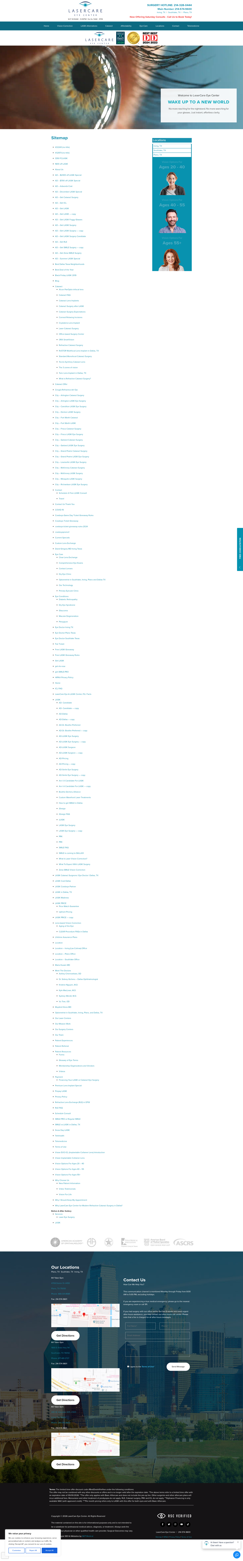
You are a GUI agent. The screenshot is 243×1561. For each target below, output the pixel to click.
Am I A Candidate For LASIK (71, 780)
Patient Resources (63, 1051)
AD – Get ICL (61, 203)
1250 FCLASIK (61, 158)
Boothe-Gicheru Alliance (70, 792)
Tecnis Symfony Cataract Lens (72, 362)
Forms (61, 1054)
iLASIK (62, 819)
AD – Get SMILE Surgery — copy (69, 247)
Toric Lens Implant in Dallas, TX (72, 373)
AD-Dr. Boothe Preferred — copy (73, 730)
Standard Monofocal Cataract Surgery (75, 356)
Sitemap (159, 1537)
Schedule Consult (63, 1113)
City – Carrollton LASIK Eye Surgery (70, 406)
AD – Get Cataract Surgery (66, 197)
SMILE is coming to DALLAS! (71, 853)
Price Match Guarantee (69, 906)
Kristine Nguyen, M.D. (68, 985)
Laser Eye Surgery (67, 1217)
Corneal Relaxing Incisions (70, 317)
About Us (59, 169)
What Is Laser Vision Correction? (73, 858)
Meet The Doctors (63, 970)
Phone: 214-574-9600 (60, 1422)
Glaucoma (63, 610)
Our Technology (66, 585)
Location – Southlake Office (67, 959)
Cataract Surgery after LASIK (71, 306)
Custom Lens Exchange (65, 543)
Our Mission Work (62, 1024)
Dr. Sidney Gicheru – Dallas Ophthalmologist (78, 979)
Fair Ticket (59, 644)
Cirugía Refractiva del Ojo (66, 390)
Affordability (126, 26)
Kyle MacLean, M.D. (67, 990)
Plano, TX (187, 12)
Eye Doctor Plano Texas (65, 633)
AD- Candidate (65, 703)
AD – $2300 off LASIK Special (68, 175)
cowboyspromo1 (62, 532)
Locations (160, 26)
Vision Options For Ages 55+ (67, 1174)
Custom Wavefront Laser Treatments (75, 797)
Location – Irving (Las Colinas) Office (71, 948)
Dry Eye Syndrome (67, 605)
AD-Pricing (63, 758)
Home (46, 26)
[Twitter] (168, 1524)
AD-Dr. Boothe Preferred (69, 725)
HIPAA (165, 1537)
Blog (57, 281)
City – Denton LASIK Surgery (67, 412)
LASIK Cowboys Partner (65, 886)
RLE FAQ (59, 1108)
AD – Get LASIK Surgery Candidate (70, 236)
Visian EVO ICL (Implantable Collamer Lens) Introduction (80, 1152)
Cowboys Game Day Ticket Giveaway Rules (74, 515)
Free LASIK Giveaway (64, 649)
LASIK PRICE (60, 903)
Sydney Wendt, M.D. (68, 996)
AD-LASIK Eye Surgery (69, 736)
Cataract (109, 26)
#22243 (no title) (62, 147)
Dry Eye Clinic (65, 574)
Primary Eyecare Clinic (69, 591)
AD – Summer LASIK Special (67, 258)
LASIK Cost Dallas (63, 881)
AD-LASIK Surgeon (67, 747)
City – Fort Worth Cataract (66, 417)
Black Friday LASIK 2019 (65, 275)
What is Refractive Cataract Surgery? (75, 378)
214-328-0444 (183, 5)
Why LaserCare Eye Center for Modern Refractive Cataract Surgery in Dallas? (88, 1205)
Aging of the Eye (66, 926)
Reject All (33, 1550)
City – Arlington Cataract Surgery (69, 395)
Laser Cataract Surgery (69, 328)
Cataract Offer (61, 384)
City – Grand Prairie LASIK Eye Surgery (72, 456)
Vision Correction (65, 26)
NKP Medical (87, 1536)
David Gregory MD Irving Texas (68, 549)
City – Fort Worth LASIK (65, 423)
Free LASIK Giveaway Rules (67, 655)
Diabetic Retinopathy (68, 599)
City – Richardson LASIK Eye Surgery (71, 484)
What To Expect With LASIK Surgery (74, 864)
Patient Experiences (64, 1040)
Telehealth (59, 1135)
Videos (62, 1071)
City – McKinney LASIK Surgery (69, 473)
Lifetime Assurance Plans (66, 937)
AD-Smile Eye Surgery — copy (72, 775)
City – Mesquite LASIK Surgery (68, 479)
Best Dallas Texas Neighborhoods (69, 264)
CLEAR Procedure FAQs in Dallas (73, 931)
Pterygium (63, 621)
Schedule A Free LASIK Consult (73, 493)
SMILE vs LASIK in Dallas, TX (67, 1124)
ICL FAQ (58, 688)
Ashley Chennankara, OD (70, 973)
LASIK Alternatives (89, 26)
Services (59, 1214)
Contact (175, 26)
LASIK (57, 699)
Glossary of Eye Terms (68, 1060)
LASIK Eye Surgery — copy (70, 831)
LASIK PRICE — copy (64, 917)
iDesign (62, 808)
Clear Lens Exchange (68, 557)
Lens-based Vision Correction (68, 923)
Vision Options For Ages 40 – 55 (69, 1169)
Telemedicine (193, 26)
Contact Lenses (66, 568)
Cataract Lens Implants (69, 300)
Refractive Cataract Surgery (71, 345)
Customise (16, 1550)
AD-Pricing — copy (67, 764)
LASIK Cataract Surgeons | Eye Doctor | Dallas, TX (76, 875)
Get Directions (65, 1335)
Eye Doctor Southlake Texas (67, 638)
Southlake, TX (174, 12)
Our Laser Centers (63, 1018)
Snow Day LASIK (62, 1130)
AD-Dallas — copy (67, 719)
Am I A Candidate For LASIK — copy (75, 786)
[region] (33, 1542)
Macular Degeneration (68, 616)
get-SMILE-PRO (62, 672)
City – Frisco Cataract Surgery (68, 429)
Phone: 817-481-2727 (60, 1358)
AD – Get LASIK (62, 208)
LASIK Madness (62, 897)
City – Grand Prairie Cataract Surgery (71, 451)
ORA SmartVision (66, 339)
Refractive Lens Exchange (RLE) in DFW (72, 1102)
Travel (61, 498)
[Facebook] (162, 1524)
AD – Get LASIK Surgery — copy (69, 231)
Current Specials (62, 537)
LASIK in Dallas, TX (63, 892)
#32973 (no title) (62, 153)
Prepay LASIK (61, 1091)
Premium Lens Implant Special (68, 1085)
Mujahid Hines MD (63, 1007)
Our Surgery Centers (64, 1029)
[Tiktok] (187, 1524)
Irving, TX (161, 12)
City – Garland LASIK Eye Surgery (70, 445)
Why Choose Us (62, 1180)
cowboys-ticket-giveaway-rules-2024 (71, 526)
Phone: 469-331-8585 (60, 1294)
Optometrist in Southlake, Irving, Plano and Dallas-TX (82, 579)
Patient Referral (62, 1046)
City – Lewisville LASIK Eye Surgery (70, 462)
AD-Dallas (63, 714)
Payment (59, 1077)
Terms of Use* (148, 1366)
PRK (61, 836)
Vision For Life (65, 1194)
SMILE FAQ (64, 847)
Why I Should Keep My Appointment (71, 1200)
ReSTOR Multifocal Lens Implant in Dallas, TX (79, 351)
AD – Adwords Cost (63, 186)
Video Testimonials (67, 1189)
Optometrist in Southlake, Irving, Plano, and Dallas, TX (79, 1012)
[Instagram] (175, 1524)
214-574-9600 (183, 9)
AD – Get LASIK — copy (65, 214)
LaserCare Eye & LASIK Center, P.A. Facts (73, 694)
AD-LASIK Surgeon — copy (71, 753)
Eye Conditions (61, 596)
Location (59, 943)
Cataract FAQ (64, 295)
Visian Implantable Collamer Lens (70, 1158)
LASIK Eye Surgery (67, 825)
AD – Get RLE (61, 242)
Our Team (59, 1035)
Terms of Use (60, 1147)
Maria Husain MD (62, 965)
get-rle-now (60, 666)
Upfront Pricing (65, 912)
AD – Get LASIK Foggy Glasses (68, 219)
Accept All (49, 1550)
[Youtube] (181, 1524)
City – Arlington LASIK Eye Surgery (70, 401)
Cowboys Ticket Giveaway (66, 521)
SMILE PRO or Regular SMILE (67, 1119)
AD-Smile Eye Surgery (68, 769)
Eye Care (144, 26)
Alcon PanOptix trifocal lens (71, 289)
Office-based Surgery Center (71, 334)
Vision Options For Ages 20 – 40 (69, 1163)
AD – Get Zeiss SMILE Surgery (68, 253)
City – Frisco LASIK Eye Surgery (69, 434)
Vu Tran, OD (64, 1001)
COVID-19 (59, 510)
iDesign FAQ (64, 814)
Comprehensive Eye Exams (71, 563)
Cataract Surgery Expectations (72, 312)
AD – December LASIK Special (68, 192)
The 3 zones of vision (68, 367)
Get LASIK (59, 660)
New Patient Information (69, 1183)
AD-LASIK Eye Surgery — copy (72, 741)
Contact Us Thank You (65, 504)
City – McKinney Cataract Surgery (70, 468)
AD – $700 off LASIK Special (67, 180)
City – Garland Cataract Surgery (69, 440)
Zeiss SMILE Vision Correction (72, 870)
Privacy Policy (61, 1096)
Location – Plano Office (65, 954)
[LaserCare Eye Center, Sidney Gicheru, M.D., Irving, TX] (85, 8)
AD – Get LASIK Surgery (65, 225)
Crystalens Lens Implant (69, 323)
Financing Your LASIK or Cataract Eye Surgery (79, 1080)
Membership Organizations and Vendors (76, 1066)
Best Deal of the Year (64, 270)
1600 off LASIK (61, 164)
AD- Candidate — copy (69, 708)
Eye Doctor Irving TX (64, 627)
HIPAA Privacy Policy (64, 677)
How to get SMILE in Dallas (71, 803)
